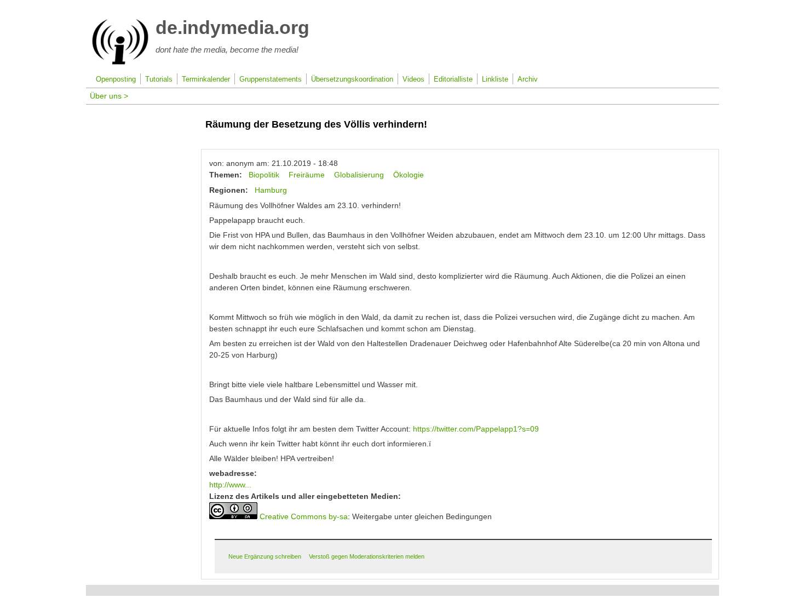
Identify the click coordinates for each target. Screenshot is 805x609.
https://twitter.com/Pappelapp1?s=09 (476, 428)
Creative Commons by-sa (304, 516)
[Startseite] (120, 62)
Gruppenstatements (270, 79)
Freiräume (307, 174)
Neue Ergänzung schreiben (264, 556)
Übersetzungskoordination (352, 79)
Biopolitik (264, 174)
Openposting (116, 79)
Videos (413, 79)
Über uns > (109, 95)
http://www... (230, 484)
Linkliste (495, 79)
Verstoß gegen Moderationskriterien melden (366, 556)
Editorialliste (453, 79)
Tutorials (159, 79)
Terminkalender (206, 79)
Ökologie (408, 174)
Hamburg (271, 190)
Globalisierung (359, 174)
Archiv (528, 79)
